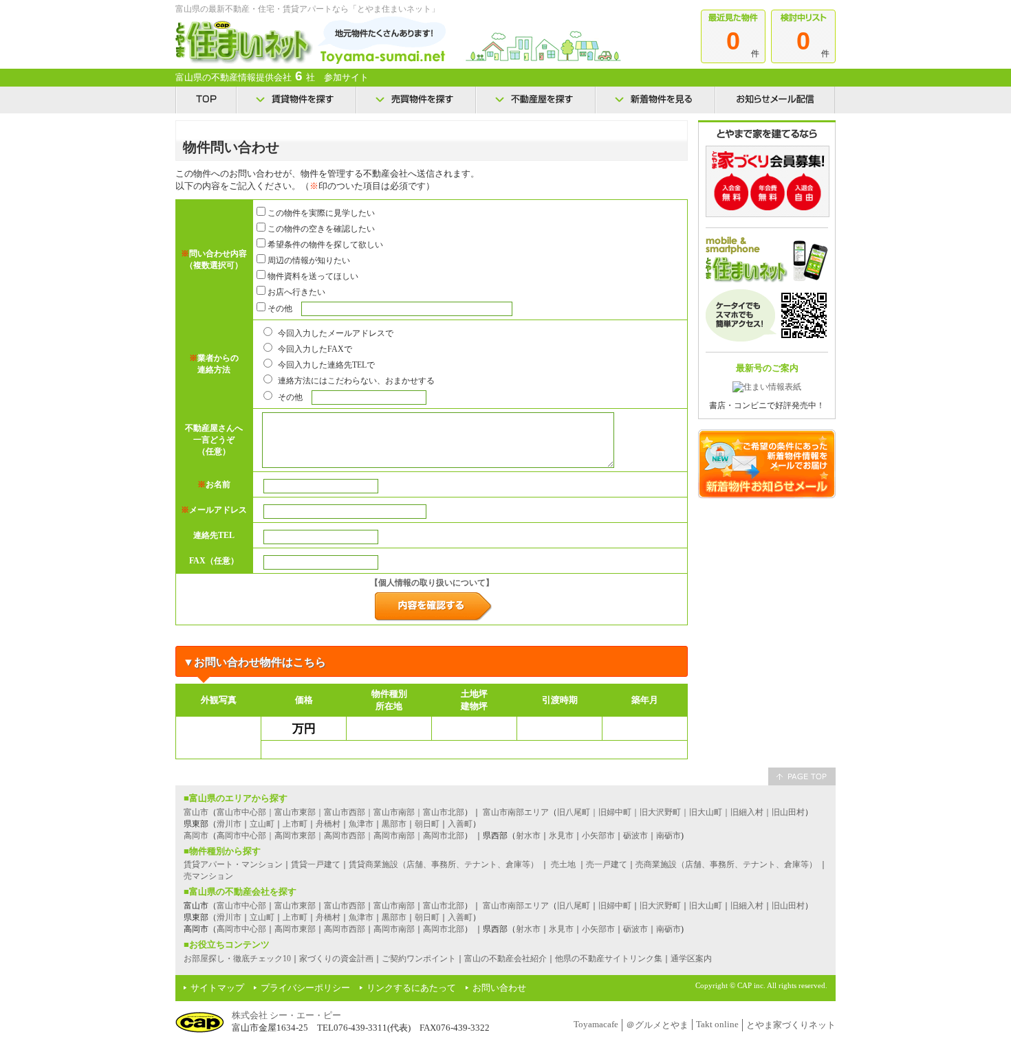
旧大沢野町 (660, 905)
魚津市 (361, 824)
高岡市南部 (394, 929)
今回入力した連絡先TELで (325, 365)
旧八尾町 (573, 905)
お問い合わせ (499, 988)
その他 (278, 308)
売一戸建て (606, 864)
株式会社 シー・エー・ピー (286, 1015)
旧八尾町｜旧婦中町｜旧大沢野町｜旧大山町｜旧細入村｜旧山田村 (681, 812)
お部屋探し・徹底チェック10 (237, 958)
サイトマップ (217, 988)
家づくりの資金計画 (336, 958)
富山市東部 (295, 905)
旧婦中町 (614, 905)
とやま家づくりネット (791, 1025)
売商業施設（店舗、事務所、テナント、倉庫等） (726, 864)
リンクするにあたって (411, 988)
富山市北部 (443, 905)
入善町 (460, 824)
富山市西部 (344, 905)
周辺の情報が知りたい (307, 260)
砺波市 (635, 835)
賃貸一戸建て (315, 864)
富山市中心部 (241, 905)
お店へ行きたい (295, 292)
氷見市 (561, 835)
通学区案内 (691, 958)
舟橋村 (328, 824)
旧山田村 (788, 905)
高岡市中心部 (241, 929)
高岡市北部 (443, 929)
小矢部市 (598, 835)
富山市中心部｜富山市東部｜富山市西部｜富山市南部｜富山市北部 (340, 812)
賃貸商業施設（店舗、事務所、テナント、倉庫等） (444, 864)
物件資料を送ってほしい (311, 276)
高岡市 (196, 835)
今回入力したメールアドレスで (334, 333)
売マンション (208, 876)
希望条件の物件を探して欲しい (324, 244)
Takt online (717, 1024)
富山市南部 (394, 905)
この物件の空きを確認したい (320, 229)
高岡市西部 (344, 929)
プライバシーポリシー (305, 988)
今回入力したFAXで (314, 349)
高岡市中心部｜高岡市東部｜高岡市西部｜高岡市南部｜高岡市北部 (340, 835)
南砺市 (668, 835)
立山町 (262, 824)
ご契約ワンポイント (419, 958)
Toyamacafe (596, 1024)
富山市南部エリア (516, 812)
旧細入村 (746, 905)
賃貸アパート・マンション (233, 864)
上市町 (295, 824)
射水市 (528, 835)
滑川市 (229, 824)
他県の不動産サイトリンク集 (608, 958)
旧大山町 (705, 905)
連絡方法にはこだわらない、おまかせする (355, 380)
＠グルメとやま (657, 1025)
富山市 (196, 812)
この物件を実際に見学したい (320, 213)
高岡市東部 (295, 929)
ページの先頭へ (802, 776)
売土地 (563, 864)
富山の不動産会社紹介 (505, 958)
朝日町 (427, 824)
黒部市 (394, 824)
